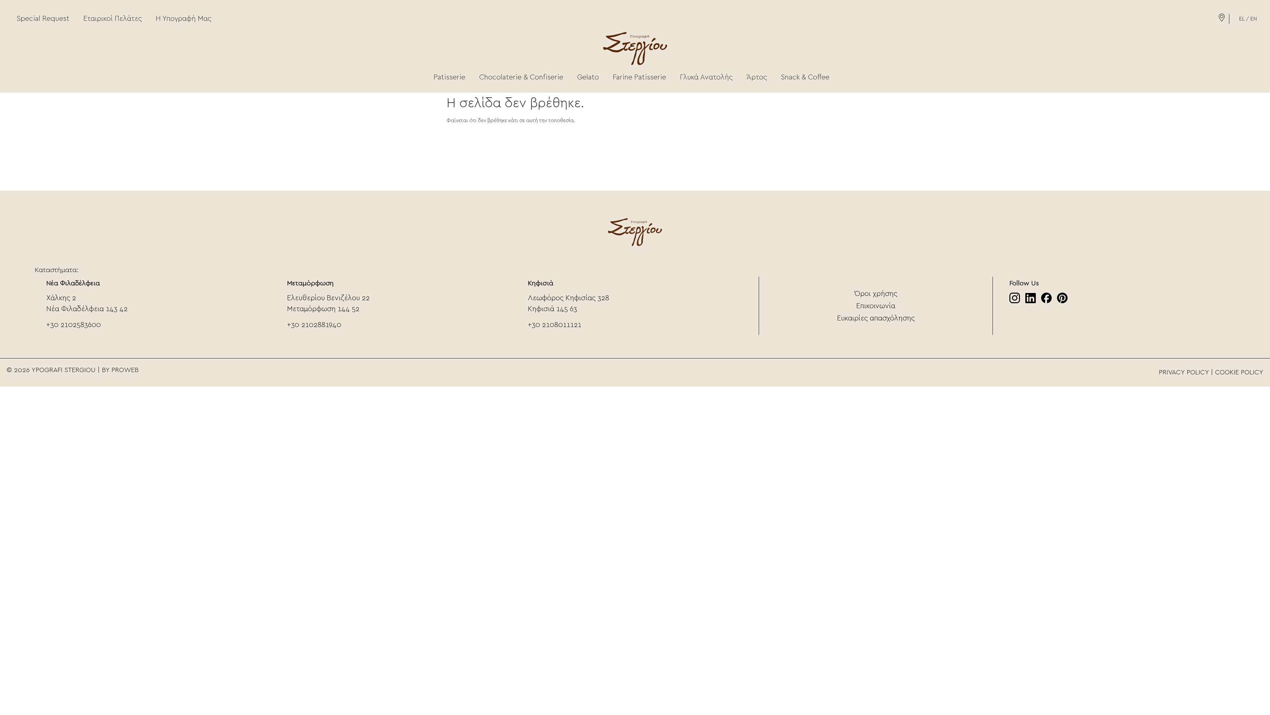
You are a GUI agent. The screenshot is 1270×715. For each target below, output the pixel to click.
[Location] (1222, 20)
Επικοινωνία (875, 306)
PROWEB (125, 370)
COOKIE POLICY (1239, 372)
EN (1253, 19)
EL (1242, 19)
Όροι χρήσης (876, 293)
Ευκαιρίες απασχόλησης (876, 318)
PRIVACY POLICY (1184, 372)
